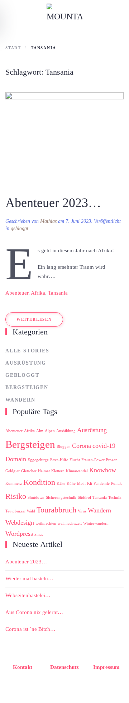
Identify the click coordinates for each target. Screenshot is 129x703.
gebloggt (19, 228)
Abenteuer (16, 293)
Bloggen (64, 447)
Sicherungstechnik (61, 498)
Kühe (71, 484)
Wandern (20, 400)
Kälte (61, 484)
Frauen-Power (93, 460)
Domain (15, 459)
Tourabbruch (56, 509)
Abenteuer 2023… (53, 203)
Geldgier (12, 471)
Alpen (50, 431)
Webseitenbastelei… (28, 595)
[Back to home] (64, 14)
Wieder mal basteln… (29, 578)
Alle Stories (27, 350)
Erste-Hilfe (59, 460)
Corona (81, 445)
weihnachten (45, 523)
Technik (114, 498)
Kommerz (13, 484)
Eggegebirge (38, 460)
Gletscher (29, 471)
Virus (82, 511)
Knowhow (102, 470)
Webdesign (19, 522)
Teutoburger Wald (20, 511)
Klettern (57, 471)
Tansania (58, 293)
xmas (38, 534)
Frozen (112, 460)
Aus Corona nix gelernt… (34, 612)
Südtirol (84, 498)
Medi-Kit (84, 484)
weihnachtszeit (70, 523)
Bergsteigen (26, 387)
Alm (39, 431)
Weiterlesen (34, 319)
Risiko (15, 496)
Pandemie (102, 484)
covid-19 (103, 445)
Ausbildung (66, 431)
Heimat (44, 471)
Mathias (48, 221)
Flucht (75, 460)
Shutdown (36, 498)
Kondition (39, 482)
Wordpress (19, 533)
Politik (116, 484)
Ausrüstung (25, 363)
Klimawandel (77, 471)
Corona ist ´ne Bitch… (30, 629)
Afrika (38, 293)
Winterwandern (96, 523)
